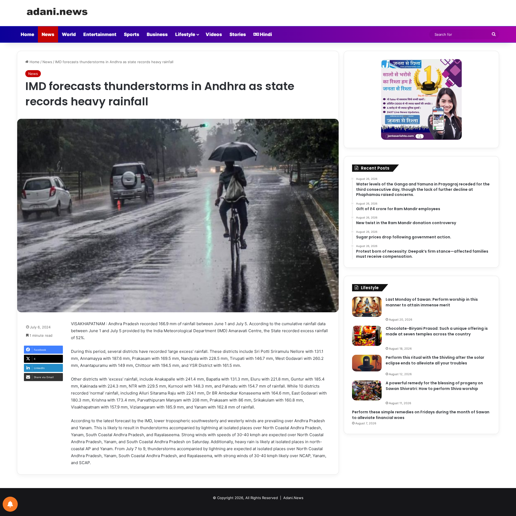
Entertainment (99, 34)
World (69, 34)
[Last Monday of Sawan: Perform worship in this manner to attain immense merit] (367, 307)
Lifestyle (185, 34)
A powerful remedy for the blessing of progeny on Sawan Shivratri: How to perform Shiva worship (434, 385)
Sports (131, 34)
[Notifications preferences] (10, 504)
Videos (214, 34)
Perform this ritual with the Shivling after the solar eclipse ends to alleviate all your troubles (435, 360)
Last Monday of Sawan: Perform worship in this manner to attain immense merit (432, 302)
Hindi (265, 34)
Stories (238, 34)
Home (27, 34)
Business (157, 34)
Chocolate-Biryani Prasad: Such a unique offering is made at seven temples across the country (437, 331)
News (48, 34)
